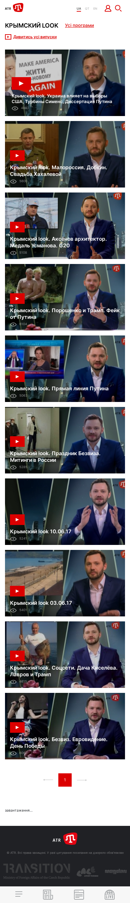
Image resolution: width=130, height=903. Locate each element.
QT (87, 8)
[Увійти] (108, 8)
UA (79, 8)
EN (95, 8)
